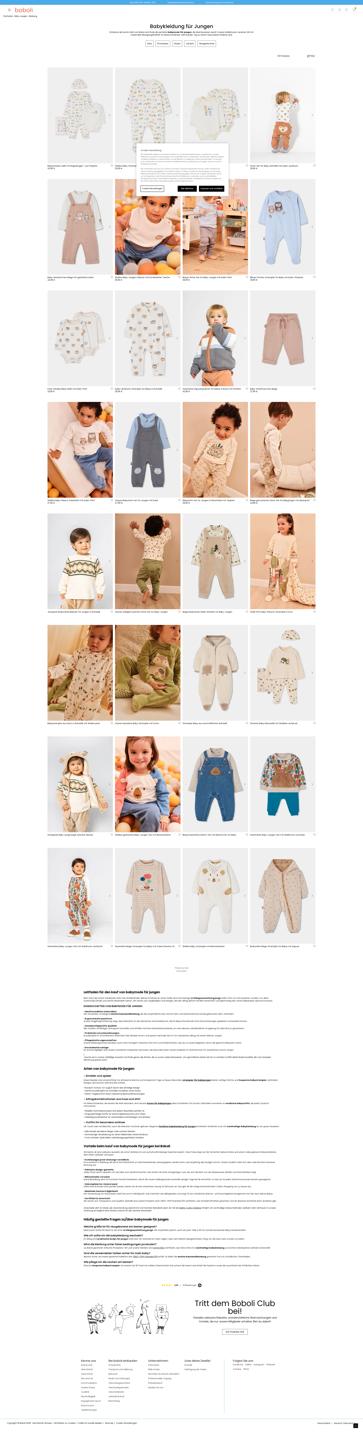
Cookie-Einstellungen (152, 188)
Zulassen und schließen (212, 188)
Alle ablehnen (187, 188)
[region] (182, 169)
